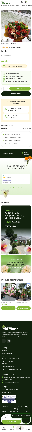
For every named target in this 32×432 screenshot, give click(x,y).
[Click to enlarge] (5, 39)
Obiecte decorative (6, 302)
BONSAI (4, 364)
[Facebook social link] (21, 128)
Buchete (13, 43)
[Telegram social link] (30, 128)
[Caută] (22, 2)
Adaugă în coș (20, 88)
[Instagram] (8, 341)
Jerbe (3, 356)
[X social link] (23, 128)
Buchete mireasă (7, 353)
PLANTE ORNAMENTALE (10, 358)
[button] (10, 187)
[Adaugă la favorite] (13, 285)
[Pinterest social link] (25, 128)
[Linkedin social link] (28, 128)
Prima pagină (5, 43)
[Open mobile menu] (30, 2)
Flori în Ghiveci (20, 302)
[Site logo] (5, 2)
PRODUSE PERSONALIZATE (11, 369)
